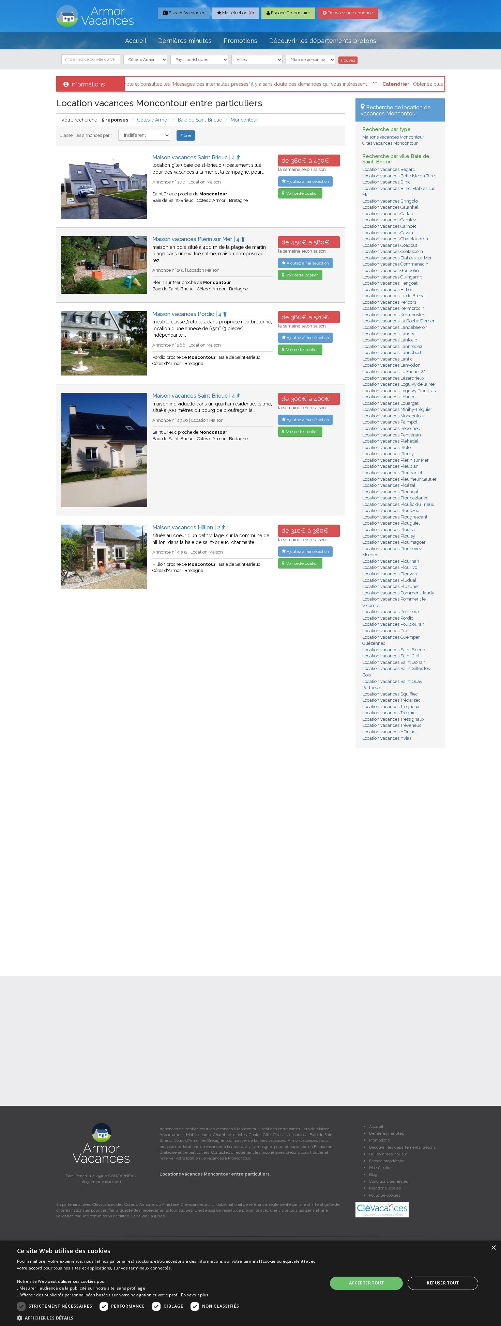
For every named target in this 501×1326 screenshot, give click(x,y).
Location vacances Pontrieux (391, 611)
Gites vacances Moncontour (390, 143)
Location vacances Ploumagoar (394, 542)
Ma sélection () (237, 12)
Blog (373, 1174)
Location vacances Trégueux (391, 706)
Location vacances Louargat (390, 403)
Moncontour (244, 120)
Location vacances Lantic (387, 359)
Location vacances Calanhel (390, 207)
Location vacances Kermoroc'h (393, 308)
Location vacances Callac (387, 213)
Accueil (135, 40)
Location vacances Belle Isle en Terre (399, 175)
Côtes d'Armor (153, 120)
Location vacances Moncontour (393, 415)
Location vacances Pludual (389, 580)
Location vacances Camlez (389, 219)
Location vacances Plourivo (389, 567)
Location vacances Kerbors (389, 302)
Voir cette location (302, 193)
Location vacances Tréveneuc (392, 725)
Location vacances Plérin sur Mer (395, 460)
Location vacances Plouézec (390, 510)
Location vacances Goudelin (390, 270)
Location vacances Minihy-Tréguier (397, 409)
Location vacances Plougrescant (394, 517)
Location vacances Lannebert (391, 352)
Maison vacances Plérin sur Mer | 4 (196, 239)
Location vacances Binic (386, 182)
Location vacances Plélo (386, 447)
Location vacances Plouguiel (391, 523)
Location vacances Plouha (388, 529)
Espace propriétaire (387, 1161)
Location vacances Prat (385, 630)
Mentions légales (385, 1188)
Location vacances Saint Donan (393, 662)
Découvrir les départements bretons (322, 40)
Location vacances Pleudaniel (392, 472)
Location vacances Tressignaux (393, 719)
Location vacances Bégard (388, 169)
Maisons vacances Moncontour (393, 137)
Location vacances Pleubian (390, 466)
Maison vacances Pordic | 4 (187, 314)
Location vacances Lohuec (388, 396)
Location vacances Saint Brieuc (393, 649)
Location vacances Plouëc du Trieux (398, 504)
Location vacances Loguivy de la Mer (399, 384)
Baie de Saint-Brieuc (200, 120)
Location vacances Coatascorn (392, 251)
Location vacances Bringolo (390, 201)
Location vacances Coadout (389, 245)
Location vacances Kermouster (393, 314)
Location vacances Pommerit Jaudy (398, 592)
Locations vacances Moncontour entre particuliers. (215, 1174)
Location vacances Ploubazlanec (395, 497)
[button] (167, 1317)
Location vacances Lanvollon (391, 365)
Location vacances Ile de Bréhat (394, 295)
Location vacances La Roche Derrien (399, 320)
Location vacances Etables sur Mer (397, 257)
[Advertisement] (400, 857)
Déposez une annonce (350, 12)
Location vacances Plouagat (390, 491)
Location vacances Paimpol (390, 422)
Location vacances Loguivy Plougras (399, 390)
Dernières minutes (185, 40)
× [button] (493, 1247)
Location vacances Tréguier (389, 712)
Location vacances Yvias (386, 738)
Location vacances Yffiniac (388, 731)
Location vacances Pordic (387, 618)
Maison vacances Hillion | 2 (187, 527)
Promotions (240, 40)
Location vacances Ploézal (388, 485)
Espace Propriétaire (290, 12)
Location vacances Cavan (387, 232)
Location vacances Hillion (387, 289)
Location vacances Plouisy (388, 536)
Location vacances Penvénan (391, 434)
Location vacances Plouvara (390, 573)
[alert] (250, 1283)
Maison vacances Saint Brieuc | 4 (194, 157)
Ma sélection (381, 1167)
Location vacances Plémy (388, 453)
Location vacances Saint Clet (391, 655)
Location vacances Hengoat (390, 283)
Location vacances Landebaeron (394, 327)
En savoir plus (195, 1295)
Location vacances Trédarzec (391, 700)
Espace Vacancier (186, 12)
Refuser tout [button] (443, 1283)
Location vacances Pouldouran (393, 624)
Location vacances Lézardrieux (393, 378)
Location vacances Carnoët (389, 226)
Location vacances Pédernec (391, 428)
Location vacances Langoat (389, 333)
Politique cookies (384, 1195)
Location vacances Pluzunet (390, 586)
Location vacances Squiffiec (390, 694)
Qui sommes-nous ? (388, 1154)
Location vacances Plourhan (390, 561)
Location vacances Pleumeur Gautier (399, 479)
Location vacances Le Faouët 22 (394, 371)
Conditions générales (388, 1181)
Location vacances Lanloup (389, 339)
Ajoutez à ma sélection (307, 181)
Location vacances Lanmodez (392, 346)
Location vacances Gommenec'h (395, 264)
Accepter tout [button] (366, 1283)
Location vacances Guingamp (392, 276)
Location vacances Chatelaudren (395, 238)
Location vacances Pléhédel (390, 441)
